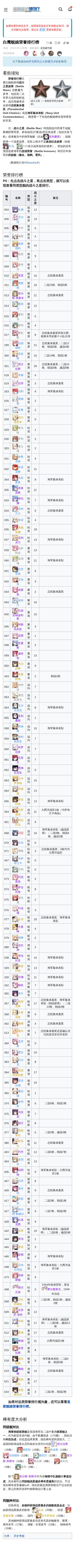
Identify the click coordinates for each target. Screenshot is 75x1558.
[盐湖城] (15, 558)
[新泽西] (15, 832)
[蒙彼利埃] (15, 966)
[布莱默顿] (15, 674)
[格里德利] (15, 243)
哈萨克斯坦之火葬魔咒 (39, 61)
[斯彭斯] (15, 332)
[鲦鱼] (15, 985)
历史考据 (19, 1535)
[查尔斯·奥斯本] (15, 293)
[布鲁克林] (15, 456)
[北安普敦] (15, 569)
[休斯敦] (15, 589)
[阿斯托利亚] (15, 624)
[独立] (15, 1122)
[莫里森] (15, 1348)
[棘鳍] (15, 1023)
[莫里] (15, 275)
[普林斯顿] (15, 1275)
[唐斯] (15, 236)
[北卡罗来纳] (15, 778)
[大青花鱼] (15, 1012)
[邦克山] (15, 1141)
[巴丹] (15, 1151)
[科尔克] (15, 1059)
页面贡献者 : (9, 53)
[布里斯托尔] (15, 1389)
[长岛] (6, 146)
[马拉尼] (15, 1112)
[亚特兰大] (15, 508)
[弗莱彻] (15, 282)
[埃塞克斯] (15, 1001)
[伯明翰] (15, 1169)
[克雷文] (15, 254)
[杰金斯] (15, 353)
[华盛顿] (15, 788)
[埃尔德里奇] (15, 417)
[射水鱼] (15, 1030)
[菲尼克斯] (15, 467)
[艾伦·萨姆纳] (15, 1299)
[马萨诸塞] (15, 809)
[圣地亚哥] (15, 527)
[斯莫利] (15, 1198)
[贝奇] (15, 1180)
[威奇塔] (15, 653)
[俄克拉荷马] (15, 695)
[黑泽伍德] (15, 1080)
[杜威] (15, 209)
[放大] (69, 100)
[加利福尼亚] (15, 736)
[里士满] (15, 446)
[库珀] (15, 1238)
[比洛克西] (15, 1219)
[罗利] (15, 438)
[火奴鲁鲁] (15, 477)
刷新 (42, 29)
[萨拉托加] (15, 887)
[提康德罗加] (15, 1320)
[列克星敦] (15, 876)
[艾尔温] (15, 216)
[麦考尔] (15, 264)
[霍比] (15, 1052)
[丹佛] (15, 976)
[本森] (15, 375)
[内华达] (15, 684)
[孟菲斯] (15, 1041)
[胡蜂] (15, 937)
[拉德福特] (15, 343)
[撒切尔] (15, 303)
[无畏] (15, 1230)
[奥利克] (15, 314)
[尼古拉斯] (15, 364)
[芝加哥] (15, 579)
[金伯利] (15, 1101)
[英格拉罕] (15, 1358)
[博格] (15, 850)
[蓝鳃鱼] (15, 1254)
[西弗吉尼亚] (15, 768)
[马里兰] (15, 757)
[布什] (15, 993)
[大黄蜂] (15, 926)
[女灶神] (15, 945)
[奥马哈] (15, 427)
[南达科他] (15, 799)
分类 (6, 1535)
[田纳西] (15, 726)
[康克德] (15, 1091)
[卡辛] (15, 227)
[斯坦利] (15, 1188)
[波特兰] (15, 600)
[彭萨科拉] (15, 548)
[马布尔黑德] (15, 1264)
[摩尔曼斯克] (15, 1287)
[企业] (15, 919)
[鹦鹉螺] (15, 1368)
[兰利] (19, 146)
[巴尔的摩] (15, 663)
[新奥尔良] (15, 1379)
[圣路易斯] (15, 488)
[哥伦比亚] (15, 955)
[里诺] (15, 1246)
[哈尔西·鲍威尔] (15, 1209)
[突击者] (15, 897)
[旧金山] (15, 1332)
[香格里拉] (15, 1130)
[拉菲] (15, 383)
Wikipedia (30, 162)
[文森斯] (15, 643)
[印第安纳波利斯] (15, 610)
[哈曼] (15, 409)
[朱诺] (15, 519)
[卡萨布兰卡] (15, 858)
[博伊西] (15, 1340)
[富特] (15, 325)
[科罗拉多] (15, 747)
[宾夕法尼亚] (15, 705)
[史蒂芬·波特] (15, 1310)
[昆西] (15, 635)
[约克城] (15, 908)
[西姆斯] (15, 398)
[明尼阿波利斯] (15, 1070)
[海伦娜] (15, 498)
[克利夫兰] (15, 537)
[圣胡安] (15, 1159)
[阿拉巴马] (15, 820)
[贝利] (15, 391)
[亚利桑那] (46, 136)
